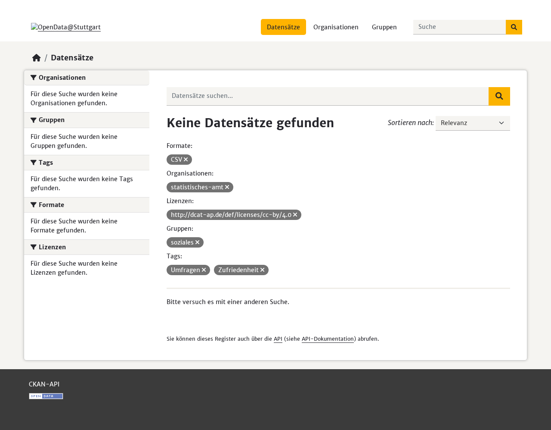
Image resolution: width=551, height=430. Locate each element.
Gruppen (384, 27)
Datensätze (283, 27)
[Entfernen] (186, 159)
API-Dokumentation (328, 339)
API (278, 339)
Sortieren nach (410, 122)
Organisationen (336, 27)
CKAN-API (44, 384)
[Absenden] (514, 27)
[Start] (36, 58)
